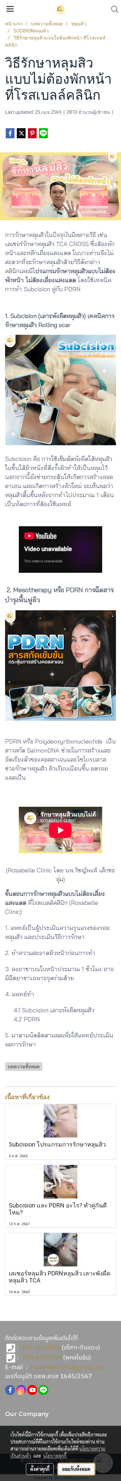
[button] (112, 9)
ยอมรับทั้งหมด (76, 1469)
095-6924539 (42, 1358)
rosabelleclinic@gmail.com (67, 1367)
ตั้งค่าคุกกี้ (39, 1469)
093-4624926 (41, 1348)
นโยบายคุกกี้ (55, 1456)
